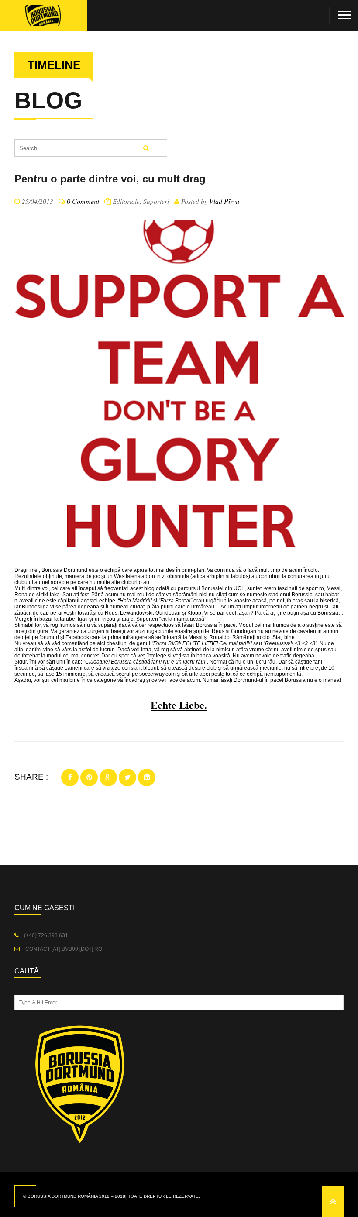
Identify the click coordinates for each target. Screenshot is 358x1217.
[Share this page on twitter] (127, 777)
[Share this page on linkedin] (146, 777)
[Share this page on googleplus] (108, 777)
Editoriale (126, 201)
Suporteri (156, 201)
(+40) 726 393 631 (45, 935)
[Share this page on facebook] (70, 777)
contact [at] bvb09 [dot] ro (63, 949)
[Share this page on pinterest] (89, 777)
